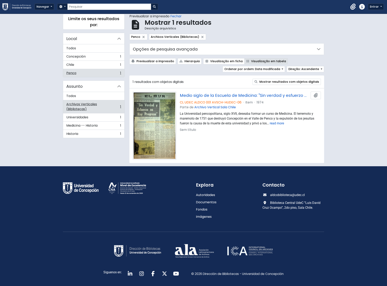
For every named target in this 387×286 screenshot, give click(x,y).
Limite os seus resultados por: (93, 22)
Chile (93, 65)
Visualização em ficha (226, 61)
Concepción (93, 57)
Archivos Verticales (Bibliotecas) (93, 106)
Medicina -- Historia (93, 126)
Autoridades (205, 195)
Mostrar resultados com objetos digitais (289, 82)
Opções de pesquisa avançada (165, 49)
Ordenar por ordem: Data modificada (252, 69)
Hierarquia (192, 61)
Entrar (375, 7)
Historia (93, 134)
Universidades (93, 118)
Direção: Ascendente (304, 69)
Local (71, 38)
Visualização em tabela (268, 61)
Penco (93, 74)
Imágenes (204, 216)
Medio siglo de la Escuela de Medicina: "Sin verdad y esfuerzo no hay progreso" (244, 95)
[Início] (18, 7)
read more (277, 123)
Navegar (43, 7)
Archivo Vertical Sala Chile (215, 107)
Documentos (206, 202)
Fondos (201, 209)
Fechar (176, 16)
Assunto (74, 86)
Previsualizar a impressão (155, 61)
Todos (71, 48)
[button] (353, 6)
